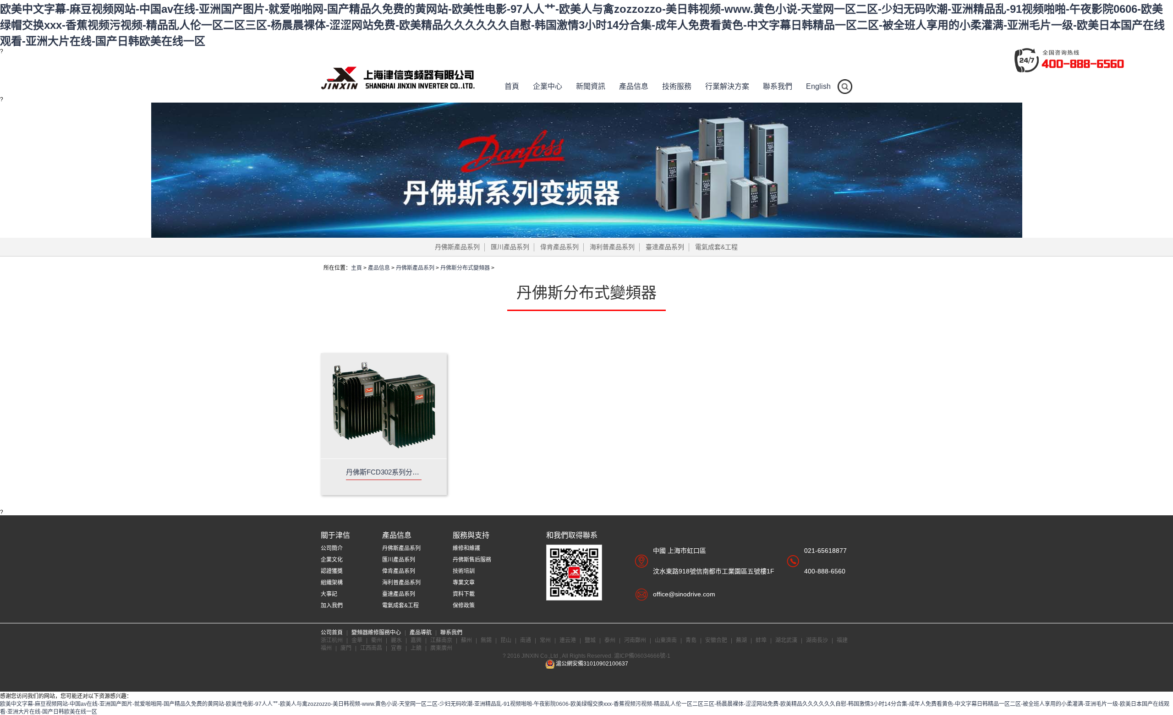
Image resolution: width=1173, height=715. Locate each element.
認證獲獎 (332, 571)
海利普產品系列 (612, 247)
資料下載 (464, 594)
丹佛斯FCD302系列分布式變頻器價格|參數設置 (384, 472)
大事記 (329, 594)
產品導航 (421, 632)
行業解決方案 (727, 86)
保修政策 (464, 605)
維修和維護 (466, 548)
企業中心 (547, 86)
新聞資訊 (590, 86)
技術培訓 (464, 571)
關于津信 (335, 535)
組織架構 (332, 582)
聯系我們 (777, 86)
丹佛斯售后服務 (472, 560)
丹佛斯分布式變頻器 (465, 268)
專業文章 (464, 582)
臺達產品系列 (665, 247)
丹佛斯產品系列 (457, 247)
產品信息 (633, 86)
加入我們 (332, 605)
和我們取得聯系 (571, 535)
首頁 (511, 86)
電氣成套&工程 (716, 247)
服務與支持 (471, 535)
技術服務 (676, 86)
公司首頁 (332, 632)
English (818, 86)
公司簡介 (332, 548)
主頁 (356, 268)
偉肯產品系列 (559, 247)
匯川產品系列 (510, 247)
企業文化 (332, 560)
